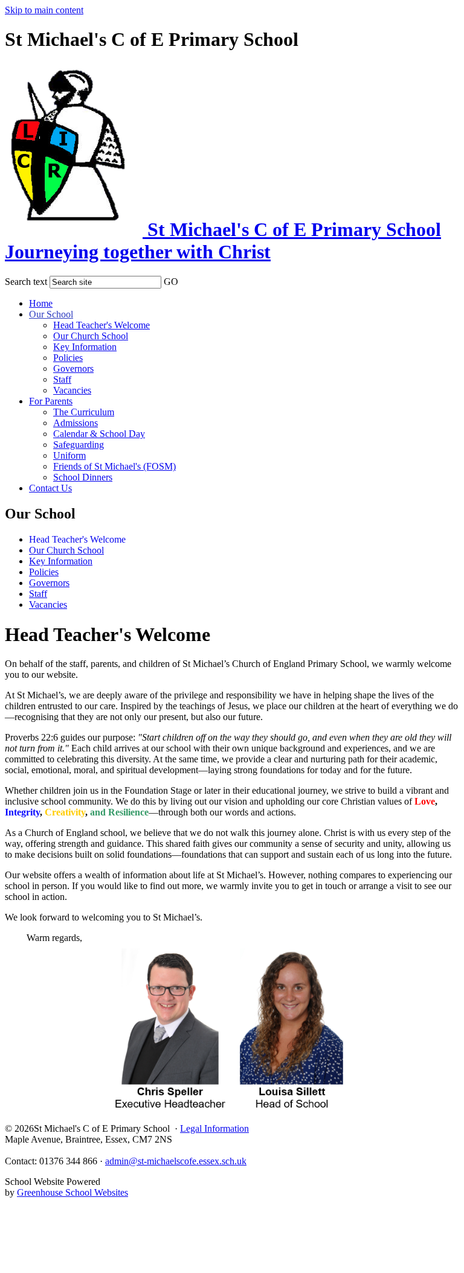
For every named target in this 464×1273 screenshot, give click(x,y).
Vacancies (72, 390)
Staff (62, 379)
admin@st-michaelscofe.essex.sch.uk (175, 1161)
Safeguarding (78, 444)
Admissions (75, 423)
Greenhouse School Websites (72, 1192)
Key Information (85, 347)
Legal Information (214, 1128)
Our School (51, 314)
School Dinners (82, 477)
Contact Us (50, 488)
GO (171, 281)
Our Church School (90, 336)
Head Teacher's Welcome (101, 325)
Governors (73, 368)
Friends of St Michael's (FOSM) (114, 466)
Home (41, 303)
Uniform (69, 455)
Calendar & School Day (99, 434)
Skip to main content (44, 10)
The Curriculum (83, 412)
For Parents (50, 401)
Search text (26, 281)
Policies (68, 358)
